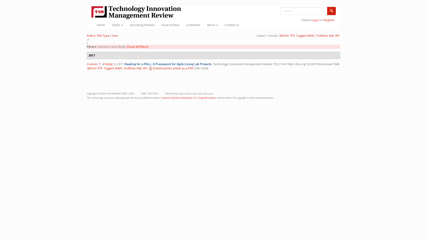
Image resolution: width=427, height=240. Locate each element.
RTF (292, 36)
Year (115, 36)
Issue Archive (170, 25)
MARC (311, 36)
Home (101, 25)
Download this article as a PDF (173, 68)
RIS (337, 36)
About (211, 25)
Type (106, 36)
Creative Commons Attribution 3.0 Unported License (188, 97)
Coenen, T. (94, 64)
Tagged (301, 36)
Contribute (193, 25)
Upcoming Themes (142, 25)
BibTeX (284, 36)
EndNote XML (325, 36)
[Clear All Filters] (137, 47)
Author (91, 36)
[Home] (137, 12)
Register (329, 20)
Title (99, 36)
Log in (315, 20)
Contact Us (232, 25)
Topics (116, 25)
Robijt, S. (110, 64)
